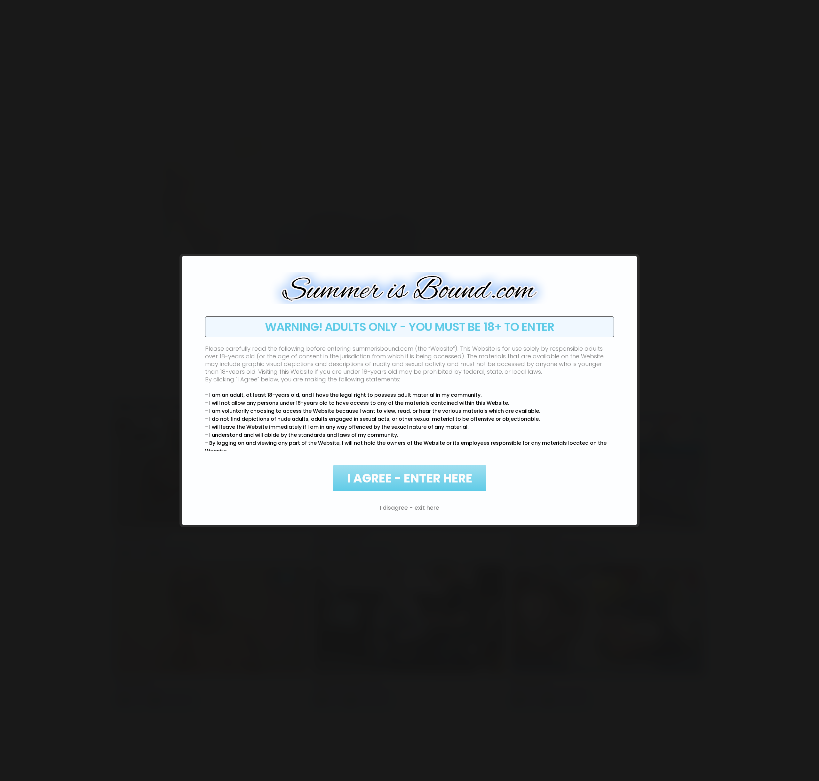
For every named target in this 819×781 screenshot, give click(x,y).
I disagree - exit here (409, 508)
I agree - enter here (409, 478)
